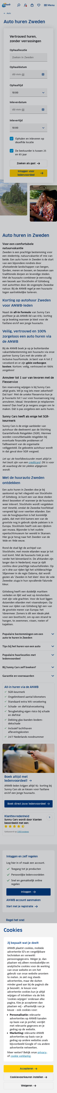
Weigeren (26, 1085)
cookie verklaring (21, 1056)
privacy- (42, 1052)
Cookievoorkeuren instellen (26, 1077)
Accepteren (26, 1068)
